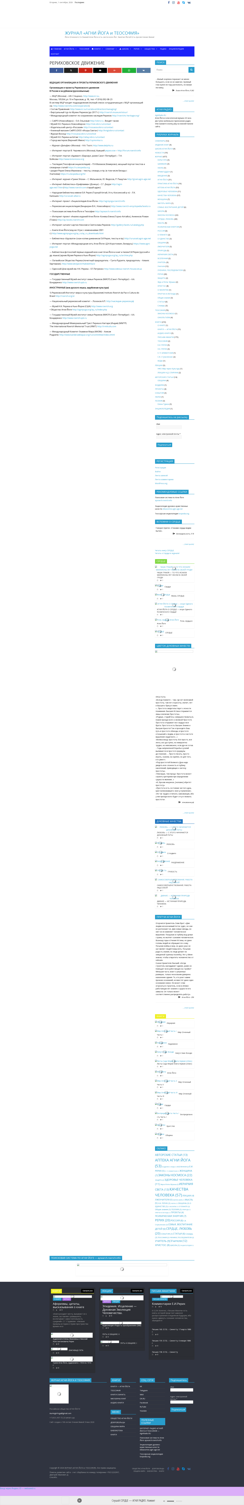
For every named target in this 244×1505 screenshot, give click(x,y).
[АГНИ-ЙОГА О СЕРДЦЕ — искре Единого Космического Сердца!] (174, 604)
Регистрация (160, 467)
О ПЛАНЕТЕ (162, 235)
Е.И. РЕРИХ (162, 345)
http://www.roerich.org (102, 306)
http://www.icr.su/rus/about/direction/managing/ (93, 109)
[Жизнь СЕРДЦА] (162, 594)
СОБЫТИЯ (159, 393)
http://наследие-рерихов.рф (120, 301)
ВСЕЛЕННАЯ (163, 258)
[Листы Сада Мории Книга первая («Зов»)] (173, 1061)
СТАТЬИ (161, 301)
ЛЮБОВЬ (170, 844)
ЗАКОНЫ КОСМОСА (166, 215)
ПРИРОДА (162, 250)
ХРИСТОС (162, 286)
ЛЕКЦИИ (159, 365)
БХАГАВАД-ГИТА (76, 1350)
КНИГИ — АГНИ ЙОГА (167, 329)
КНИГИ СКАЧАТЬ (118, 1394)
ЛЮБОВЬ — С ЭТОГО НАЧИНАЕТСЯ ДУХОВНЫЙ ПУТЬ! (172, 833)
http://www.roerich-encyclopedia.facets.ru (130, 206)
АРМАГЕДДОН (164, 171)
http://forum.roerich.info (129, 150)
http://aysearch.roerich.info (108, 211)
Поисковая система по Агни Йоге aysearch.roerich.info (152, 1439)
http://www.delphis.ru (103, 145)
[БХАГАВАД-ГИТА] (59, 1349)
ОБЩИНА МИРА (118, 1426)
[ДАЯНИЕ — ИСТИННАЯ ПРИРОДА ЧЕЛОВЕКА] (174, 895)
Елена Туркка (163, 404)
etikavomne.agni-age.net (172, 509)
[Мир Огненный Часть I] (165, 1031)
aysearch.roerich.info (163, 500)
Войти (158, 471)
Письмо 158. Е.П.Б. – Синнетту (165, 1352)
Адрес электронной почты (168, 434)
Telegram (144, 1390)
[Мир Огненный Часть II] (166, 1081)
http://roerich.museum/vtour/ (114, 112)
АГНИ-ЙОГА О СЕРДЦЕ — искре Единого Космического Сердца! (174, 610)
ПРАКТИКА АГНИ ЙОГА (168, 183)
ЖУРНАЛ (158, 156)
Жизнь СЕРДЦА (177, 596)
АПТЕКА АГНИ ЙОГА (166, 187)
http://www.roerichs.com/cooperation (71, 105)
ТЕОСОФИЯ (84, 49)
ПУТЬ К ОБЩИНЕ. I (128, 1343)
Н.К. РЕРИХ (162, 349)
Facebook (144, 1402)
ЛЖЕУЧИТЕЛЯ (163, 246)
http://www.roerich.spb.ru (74, 282)
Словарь (161, 305)
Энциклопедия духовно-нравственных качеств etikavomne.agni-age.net (150, 1447)
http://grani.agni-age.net (139, 179)
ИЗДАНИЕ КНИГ (162, 145)
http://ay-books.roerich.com (71, 219)
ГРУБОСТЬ (172, 871)
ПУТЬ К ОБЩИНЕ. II (110, 1334)
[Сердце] (159, 585)
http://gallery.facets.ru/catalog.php (127, 224)
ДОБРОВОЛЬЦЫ (118, 1422)
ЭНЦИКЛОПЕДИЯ (176, 49)
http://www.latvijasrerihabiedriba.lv (78, 263)
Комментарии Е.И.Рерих (168, 1304)
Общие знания (164, 298)
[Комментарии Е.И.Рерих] (171, 1296)
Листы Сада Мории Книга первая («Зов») (174, 1063)
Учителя (161, 266)
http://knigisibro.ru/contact (111, 130)
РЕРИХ (136, 49)
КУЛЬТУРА (162, 160)
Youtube (143, 1411)
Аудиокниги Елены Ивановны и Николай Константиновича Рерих (70, 1340)
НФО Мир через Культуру (169, 368)
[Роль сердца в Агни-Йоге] (167, 620)
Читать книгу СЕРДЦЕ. (164, 550)
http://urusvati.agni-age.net (138, 238)
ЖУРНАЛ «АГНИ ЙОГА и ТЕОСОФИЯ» (102, 33)
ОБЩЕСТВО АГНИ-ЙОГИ (121, 1418)
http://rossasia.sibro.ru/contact (98, 127)
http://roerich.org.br (65, 296)
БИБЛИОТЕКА (117, 1430)
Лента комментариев (164, 479)
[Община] (159, 1134)
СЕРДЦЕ (168, 632)
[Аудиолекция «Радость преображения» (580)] (121, 1323)
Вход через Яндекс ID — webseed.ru (17, 1488)
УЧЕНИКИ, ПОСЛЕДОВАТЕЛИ (170, 270)
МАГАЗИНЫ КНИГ (118, 1398)
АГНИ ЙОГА (163, 179)
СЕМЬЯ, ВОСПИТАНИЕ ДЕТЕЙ (171, 207)
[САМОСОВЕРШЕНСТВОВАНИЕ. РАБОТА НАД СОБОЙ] (174, 879)
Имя (158, 424)
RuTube (143, 1407)
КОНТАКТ (55, 54)
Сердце (168, 586)
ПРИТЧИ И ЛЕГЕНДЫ (167, 294)
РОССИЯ (161, 231)
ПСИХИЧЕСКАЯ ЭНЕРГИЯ (168, 227)
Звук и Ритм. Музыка (166, 282)
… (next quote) (188, 101)
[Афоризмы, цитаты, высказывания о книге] (72, 1296)
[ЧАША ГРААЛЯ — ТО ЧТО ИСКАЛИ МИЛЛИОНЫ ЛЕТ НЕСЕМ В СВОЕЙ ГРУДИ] (174, 567)
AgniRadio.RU (160, 115)
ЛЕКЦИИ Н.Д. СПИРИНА (168, 372)
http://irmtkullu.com (106, 326)
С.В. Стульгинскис (165, 357)
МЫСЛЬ (161, 223)
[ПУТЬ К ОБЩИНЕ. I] (110, 1342)
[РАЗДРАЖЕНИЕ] (162, 861)
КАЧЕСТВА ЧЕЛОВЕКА (167, 195)
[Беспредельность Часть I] (167, 1113)
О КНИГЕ (161, 325)
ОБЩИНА (162, 242)
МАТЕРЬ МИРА (164, 203)
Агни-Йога (171, 1073)
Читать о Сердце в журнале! (167, 553)
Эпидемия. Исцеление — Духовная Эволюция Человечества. (119, 1309)
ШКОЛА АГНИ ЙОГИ (164, 149)
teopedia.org (184, 513)
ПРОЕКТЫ (159, 389)
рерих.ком (110, 150)
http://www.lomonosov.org (71, 159)
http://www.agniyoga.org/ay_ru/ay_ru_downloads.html (77, 233)
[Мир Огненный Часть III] (166, 1092)
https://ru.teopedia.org (79, 167)
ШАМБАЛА (162, 164)
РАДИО (163, 49)
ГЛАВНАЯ (57, 49)
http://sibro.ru (96, 120)
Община (169, 1135)
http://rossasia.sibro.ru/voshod (81, 133)
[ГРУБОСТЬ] (160, 870)
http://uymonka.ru (94, 140)
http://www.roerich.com (75, 187)
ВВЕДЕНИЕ (162, 175)
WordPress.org (161, 483)
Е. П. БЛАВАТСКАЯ (165, 353)
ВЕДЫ (160, 361)
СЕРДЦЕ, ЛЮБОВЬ (166, 219)
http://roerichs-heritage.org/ (125, 115)
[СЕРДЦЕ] (159, 631)
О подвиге (171, 853)
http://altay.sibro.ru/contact (92, 137)
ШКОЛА (125, 49)
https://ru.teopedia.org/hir (73, 174)
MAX (142, 1394)
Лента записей (161, 475)
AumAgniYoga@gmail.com (60, 1413)
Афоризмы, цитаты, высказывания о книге (68, 1305)
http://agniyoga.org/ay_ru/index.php (89, 309)
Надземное (173, 1044)
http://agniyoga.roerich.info (112, 201)
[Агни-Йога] (160, 1071)
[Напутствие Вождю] (164, 1052)
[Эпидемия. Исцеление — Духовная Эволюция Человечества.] (122, 1296)
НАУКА (160, 168)
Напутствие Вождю (183, 1053)
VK (141, 1386)
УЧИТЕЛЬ (162, 262)
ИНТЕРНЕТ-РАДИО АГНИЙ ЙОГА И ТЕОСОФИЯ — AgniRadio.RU (151, 1430)
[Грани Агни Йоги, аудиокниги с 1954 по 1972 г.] (72, 1357)
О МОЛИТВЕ (163, 290)
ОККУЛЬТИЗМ (164, 317)
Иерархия (171, 1023)
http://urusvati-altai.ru (69, 196)
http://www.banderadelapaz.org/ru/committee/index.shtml (87, 334)
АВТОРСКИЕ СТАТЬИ (164, 377)
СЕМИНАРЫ (160, 141)
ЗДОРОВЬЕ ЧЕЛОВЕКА (167, 191)
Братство (171, 1126)
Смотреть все (88, 1291)
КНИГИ (158, 322)
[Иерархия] (160, 1022)
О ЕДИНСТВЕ (163, 238)
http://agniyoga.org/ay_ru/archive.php (114, 255)
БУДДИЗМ (159, 385)
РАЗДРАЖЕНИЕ (177, 862)
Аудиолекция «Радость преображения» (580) (121, 1325)
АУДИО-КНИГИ (164, 333)
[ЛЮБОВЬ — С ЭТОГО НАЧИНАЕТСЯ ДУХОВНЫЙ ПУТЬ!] (174, 827)
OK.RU (142, 1398)
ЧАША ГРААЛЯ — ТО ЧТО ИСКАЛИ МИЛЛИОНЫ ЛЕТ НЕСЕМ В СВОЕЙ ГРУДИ (172, 575)
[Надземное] (161, 1043)
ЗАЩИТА (161, 278)
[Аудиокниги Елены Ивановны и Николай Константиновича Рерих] (72, 1334)
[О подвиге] (160, 852)
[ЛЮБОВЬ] (160, 843)
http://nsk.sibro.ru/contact (98, 124)
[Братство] (160, 1125)
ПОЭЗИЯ (158, 401)
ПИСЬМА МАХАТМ (166, 337)
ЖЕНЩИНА (162, 199)
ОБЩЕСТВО (149, 49)
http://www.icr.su (91, 96)
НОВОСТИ (159, 152)
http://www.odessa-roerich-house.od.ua (123, 268)
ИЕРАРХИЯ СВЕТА (165, 254)
